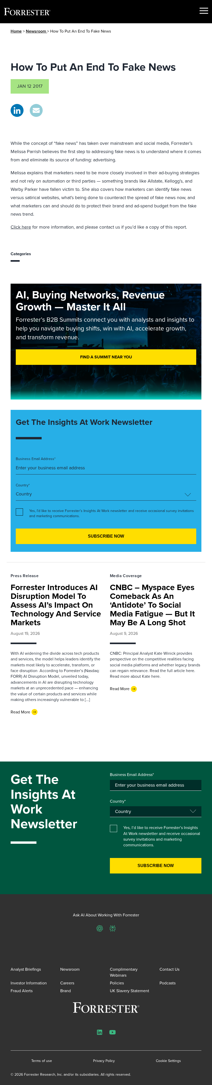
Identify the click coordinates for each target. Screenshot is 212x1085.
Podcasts (168, 983)
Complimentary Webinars (124, 972)
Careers (67, 983)
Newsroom (36, 31)
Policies (117, 983)
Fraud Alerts (22, 991)
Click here (21, 227)
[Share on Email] (36, 110)
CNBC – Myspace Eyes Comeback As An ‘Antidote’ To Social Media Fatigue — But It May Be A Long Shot (152, 605)
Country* (23, 485)
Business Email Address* (36, 459)
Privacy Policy (104, 1061)
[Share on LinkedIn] (17, 110)
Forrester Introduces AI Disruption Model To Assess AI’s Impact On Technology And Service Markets (56, 605)
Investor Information (29, 983)
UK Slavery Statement (129, 991)
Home (16, 31)
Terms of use (41, 1061)
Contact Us (169, 969)
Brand (65, 991)
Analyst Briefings (26, 969)
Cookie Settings (168, 1061)
